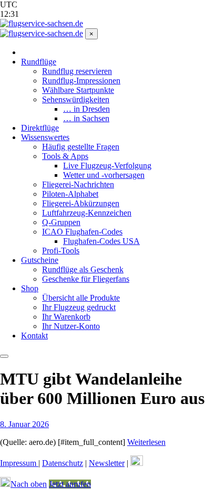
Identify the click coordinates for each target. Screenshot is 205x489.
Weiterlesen (146, 442)
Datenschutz (62, 463)
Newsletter (107, 463)
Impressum (19, 463)
